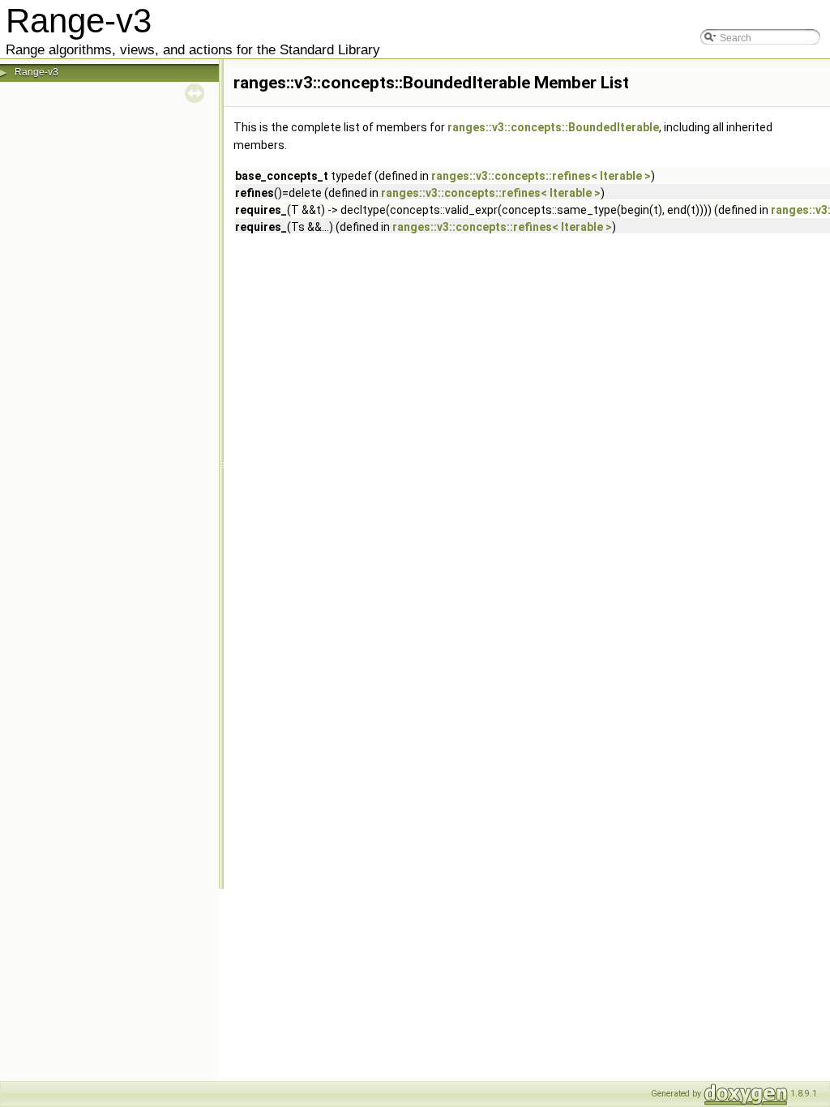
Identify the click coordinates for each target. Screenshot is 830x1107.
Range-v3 (36, 72)
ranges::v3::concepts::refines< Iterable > (541, 175)
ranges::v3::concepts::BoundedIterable (553, 127)
